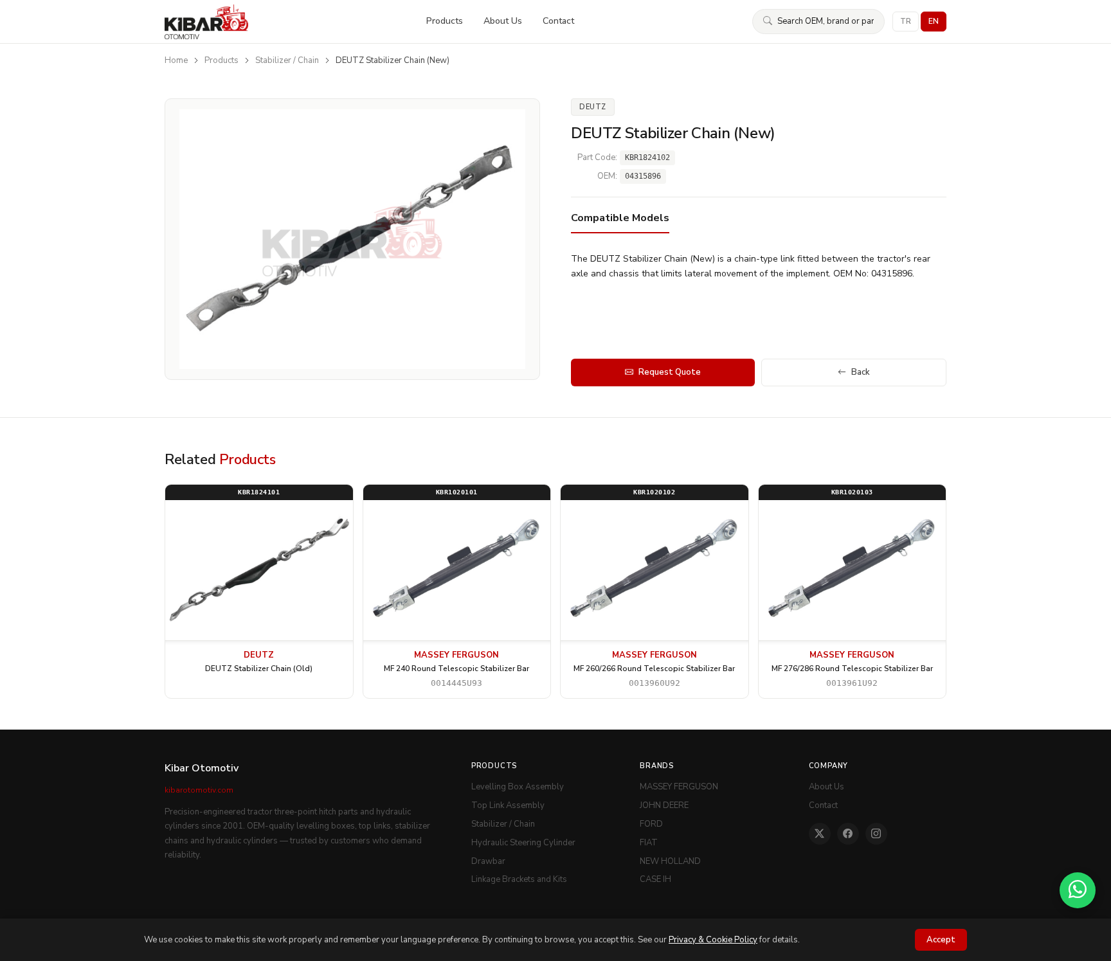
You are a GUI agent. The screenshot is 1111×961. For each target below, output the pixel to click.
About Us (502, 21)
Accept (940, 940)
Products (444, 21)
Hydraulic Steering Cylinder (523, 843)
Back (860, 372)
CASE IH (655, 879)
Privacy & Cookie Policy (713, 940)
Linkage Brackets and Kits (519, 879)
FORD (651, 824)
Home (176, 60)
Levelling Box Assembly (517, 787)
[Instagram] (876, 834)
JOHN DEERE (664, 805)
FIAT (649, 843)
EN (933, 21)
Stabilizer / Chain (287, 60)
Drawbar (488, 861)
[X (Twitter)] (820, 834)
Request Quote (669, 372)
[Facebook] (848, 834)
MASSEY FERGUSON (679, 787)
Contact (558, 21)
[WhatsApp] (1078, 890)
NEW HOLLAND (670, 861)
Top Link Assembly (508, 805)
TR (905, 21)
